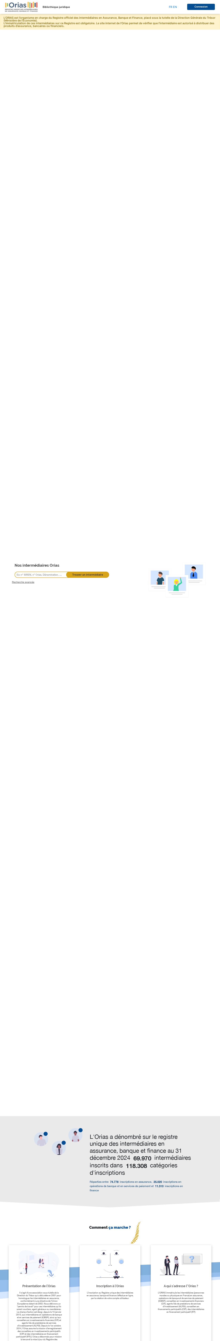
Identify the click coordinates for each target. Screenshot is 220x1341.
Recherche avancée (23, 582)
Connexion (201, 6)
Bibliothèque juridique (56, 7)
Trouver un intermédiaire (87, 574)
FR (170, 7)
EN (175, 7)
